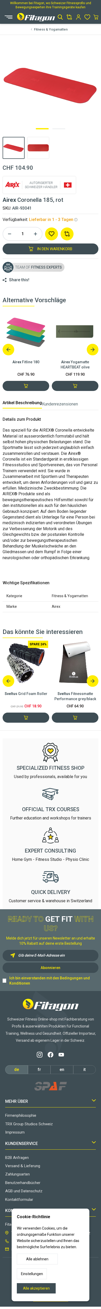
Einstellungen (32, 1274)
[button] (60, 17)
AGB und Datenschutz (23, 1191)
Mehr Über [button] (16, 1101)
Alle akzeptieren (36, 1288)
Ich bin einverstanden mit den (49, 980)
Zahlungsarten (17, 1174)
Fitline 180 (25, 362)
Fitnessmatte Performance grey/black (75, 696)
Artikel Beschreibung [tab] (22, 402)
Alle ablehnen (37, 1259)
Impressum (15, 1132)
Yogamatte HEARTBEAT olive (75, 364)
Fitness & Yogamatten (51, 29)
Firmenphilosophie (20, 1115)
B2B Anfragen (17, 1157)
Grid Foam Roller (26, 694)
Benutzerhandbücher (22, 1182)
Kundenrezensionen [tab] (60, 404)
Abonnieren (50, 968)
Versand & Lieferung (22, 1166)
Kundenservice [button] (21, 1143)
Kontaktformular (19, 1199)
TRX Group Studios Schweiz (29, 1124)
